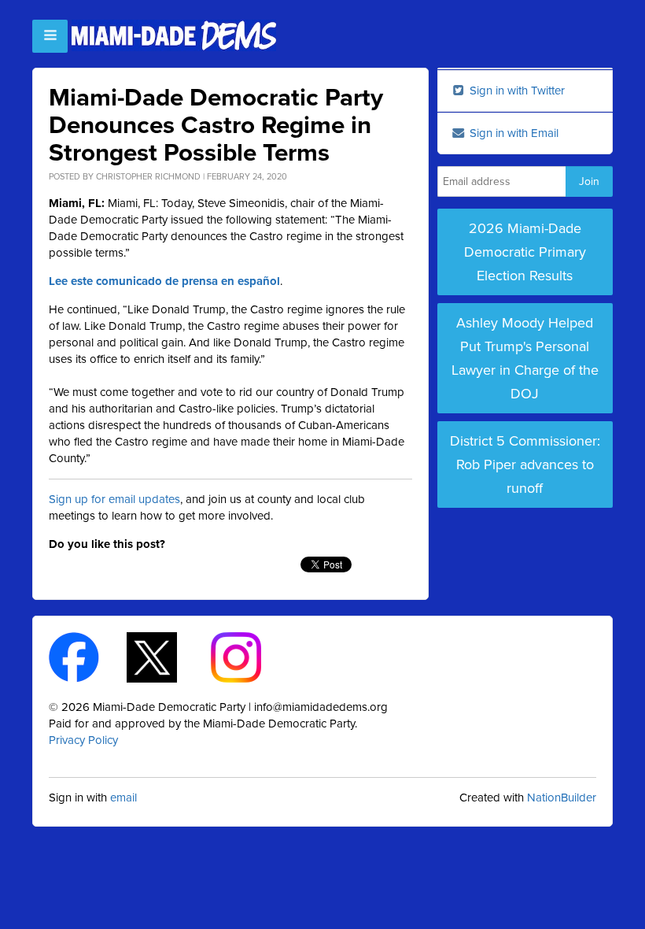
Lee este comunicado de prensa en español (164, 281)
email (123, 797)
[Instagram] (250, 657)
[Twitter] (166, 657)
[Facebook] (88, 657)
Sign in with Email (512, 133)
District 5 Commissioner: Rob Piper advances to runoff (525, 464)
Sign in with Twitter (515, 90)
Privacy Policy (83, 740)
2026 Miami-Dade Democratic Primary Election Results (525, 252)
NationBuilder (561, 797)
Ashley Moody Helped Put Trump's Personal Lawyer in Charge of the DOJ (525, 358)
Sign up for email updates (114, 499)
